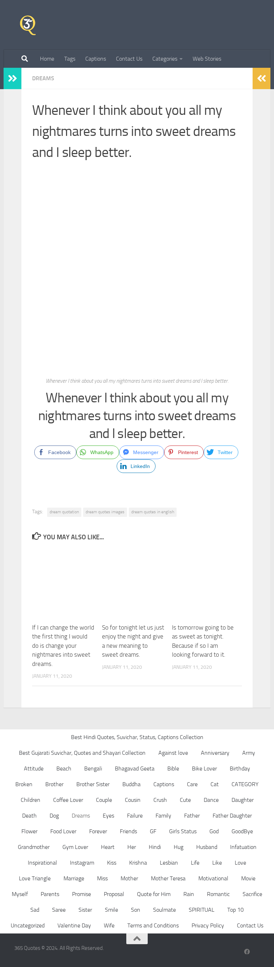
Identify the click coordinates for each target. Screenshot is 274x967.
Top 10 (235, 909)
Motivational (213, 878)
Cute (185, 799)
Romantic (218, 894)
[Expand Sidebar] (12, 78)
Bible (173, 768)
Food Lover (63, 831)
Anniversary (215, 752)
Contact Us (129, 58)
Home (47, 58)
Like (217, 862)
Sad (34, 909)
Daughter (243, 799)
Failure (135, 815)
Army (248, 752)
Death (29, 815)
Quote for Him (154, 894)
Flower (29, 831)
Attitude (34, 768)
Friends (128, 831)
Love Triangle (35, 878)
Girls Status (183, 831)
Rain (188, 894)
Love (240, 862)
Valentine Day (74, 925)
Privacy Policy (208, 925)
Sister (85, 909)
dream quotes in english (152, 511)
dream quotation (64, 511)
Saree (59, 909)
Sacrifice (252, 894)
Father (192, 815)
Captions (95, 58)
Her (131, 847)
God (214, 831)
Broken (23, 784)
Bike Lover (204, 768)
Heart (108, 847)
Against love (173, 752)
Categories (164, 58)
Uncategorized (28, 925)
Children (30, 799)
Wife (109, 925)
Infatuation (243, 847)
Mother (129, 878)
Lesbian (169, 862)
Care (192, 784)
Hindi (155, 847)
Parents (50, 894)
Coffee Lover (68, 799)
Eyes (108, 815)
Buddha (131, 784)
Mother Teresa (168, 878)
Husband (206, 847)
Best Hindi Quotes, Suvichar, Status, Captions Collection (137, 737)
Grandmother (34, 847)
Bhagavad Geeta (134, 768)
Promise (81, 894)
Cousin (133, 799)
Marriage (74, 878)
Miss (102, 878)
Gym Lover (75, 847)
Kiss (111, 862)
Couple (104, 799)
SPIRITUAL (201, 909)
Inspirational (42, 862)
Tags (69, 58)
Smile (111, 909)
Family (163, 815)
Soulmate (164, 909)
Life (195, 862)
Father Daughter (232, 815)
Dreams (43, 78)
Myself (20, 894)
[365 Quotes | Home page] (27, 25)
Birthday (240, 768)
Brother (54, 784)
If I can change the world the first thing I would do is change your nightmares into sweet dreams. (63, 645)
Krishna (138, 862)
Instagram (82, 862)
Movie (248, 878)
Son (135, 909)
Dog (54, 815)
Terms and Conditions (153, 925)
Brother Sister (93, 784)
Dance (211, 799)
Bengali (93, 768)
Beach (63, 768)
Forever (98, 831)
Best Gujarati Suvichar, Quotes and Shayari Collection (82, 752)
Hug (178, 847)
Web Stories (207, 58)
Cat (214, 784)
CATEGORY (245, 784)
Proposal (114, 894)
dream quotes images (105, 511)
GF (153, 831)
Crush (160, 799)
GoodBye (242, 831)
